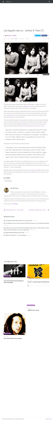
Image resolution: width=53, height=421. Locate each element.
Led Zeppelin (8, 180)
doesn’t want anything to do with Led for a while (32, 126)
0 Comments (15, 38)
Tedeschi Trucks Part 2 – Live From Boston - (18, 235)
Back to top (48, 419)
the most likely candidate (35, 170)
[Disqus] (26, 360)
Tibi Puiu (9, 35)
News (14, 35)
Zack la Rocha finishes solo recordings (13, 338)
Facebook (45, 35)
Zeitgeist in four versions (33, 310)
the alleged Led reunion (28, 106)
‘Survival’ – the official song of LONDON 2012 (38, 281)
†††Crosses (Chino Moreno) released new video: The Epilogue (13, 281)
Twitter (38, 35)
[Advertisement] (26, 15)
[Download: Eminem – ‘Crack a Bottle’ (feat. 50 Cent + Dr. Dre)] (4, 210)
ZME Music (8, 1)
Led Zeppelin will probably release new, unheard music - (21, 220)
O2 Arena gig (9, 115)
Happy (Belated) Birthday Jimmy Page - (17, 232)
